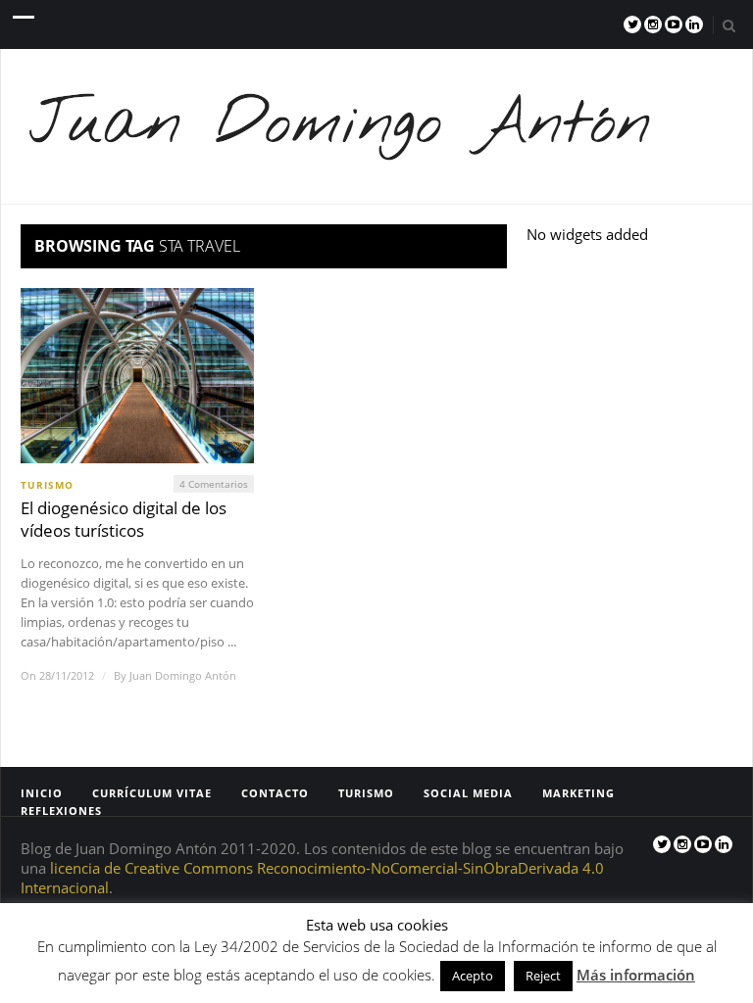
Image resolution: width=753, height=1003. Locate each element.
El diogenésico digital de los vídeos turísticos (123, 519)
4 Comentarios (213, 484)
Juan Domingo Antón (182, 675)
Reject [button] (543, 975)
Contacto (275, 793)
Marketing (578, 793)
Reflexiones (61, 810)
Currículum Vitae (152, 793)
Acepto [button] (472, 975)
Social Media (468, 793)
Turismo (47, 485)
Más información (636, 974)
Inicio (42, 793)
